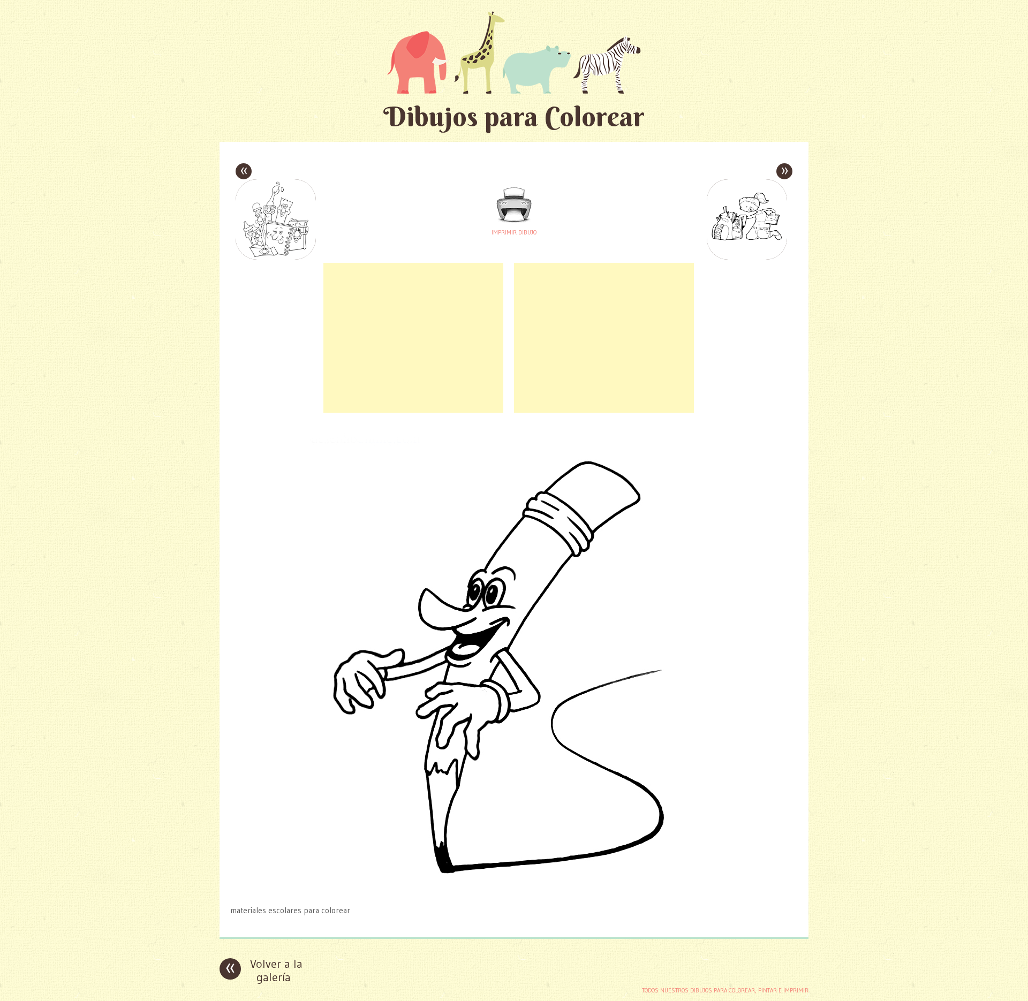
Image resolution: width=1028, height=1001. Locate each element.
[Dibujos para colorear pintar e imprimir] (514, 52)
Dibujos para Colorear (514, 116)
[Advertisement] (413, 338)
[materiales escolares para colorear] (514, 889)
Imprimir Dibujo (514, 232)
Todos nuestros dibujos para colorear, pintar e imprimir (725, 990)
